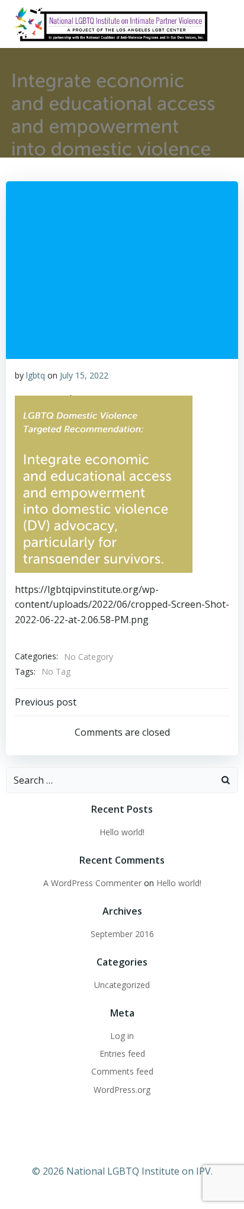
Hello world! (122, 832)
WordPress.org (122, 1089)
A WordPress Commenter (92, 883)
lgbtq (35, 375)
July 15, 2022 (84, 375)
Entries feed (122, 1053)
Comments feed (122, 1071)
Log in (122, 1035)
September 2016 (122, 933)
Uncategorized (122, 984)
